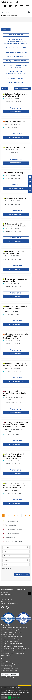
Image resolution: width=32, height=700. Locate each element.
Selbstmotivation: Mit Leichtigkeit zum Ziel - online (15, 225)
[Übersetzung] (21, 6)
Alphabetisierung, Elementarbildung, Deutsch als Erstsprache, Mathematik (16, 41)
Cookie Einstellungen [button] (8, 677)
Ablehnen (4, 697)
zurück (6, 29)
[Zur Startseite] (9, 2)
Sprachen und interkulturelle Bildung (16, 72)
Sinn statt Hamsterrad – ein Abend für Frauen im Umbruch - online (15, 336)
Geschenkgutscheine (16, 78)
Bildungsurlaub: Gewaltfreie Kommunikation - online (15, 393)
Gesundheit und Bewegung (16, 52)
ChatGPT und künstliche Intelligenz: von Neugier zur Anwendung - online (14, 456)
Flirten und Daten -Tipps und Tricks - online (14, 252)
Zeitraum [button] (7, 560)
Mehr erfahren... (16, 697)
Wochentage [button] (8, 556)
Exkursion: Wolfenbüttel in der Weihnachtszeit (15, 95)
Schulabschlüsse (16, 82)
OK (9, 697)
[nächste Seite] (29, 515)
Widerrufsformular (10, 674)
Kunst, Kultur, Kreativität (16, 61)
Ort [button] (5, 551)
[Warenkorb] (15, 6)
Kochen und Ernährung (16, 56)
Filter (4, 88)
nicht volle (7, 568)
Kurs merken (16, 108)
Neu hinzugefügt (16, 35)
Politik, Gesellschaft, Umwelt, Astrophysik (16, 66)
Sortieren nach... (22, 88)
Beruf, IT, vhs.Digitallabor (16, 47)
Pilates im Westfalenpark (15, 173)
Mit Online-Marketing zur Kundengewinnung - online (15, 365)
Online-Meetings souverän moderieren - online (15, 308)
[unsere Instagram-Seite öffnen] (7, 607)
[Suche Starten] (29, 12)
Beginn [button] (6, 547)
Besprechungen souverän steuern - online (15, 280)
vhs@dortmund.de (12, 603)
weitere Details (15, 112)
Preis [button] (5, 564)
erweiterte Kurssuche (10, 15)
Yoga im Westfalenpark (15, 122)
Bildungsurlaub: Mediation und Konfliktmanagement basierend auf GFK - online (15, 425)
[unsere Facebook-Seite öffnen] (2, 607)
